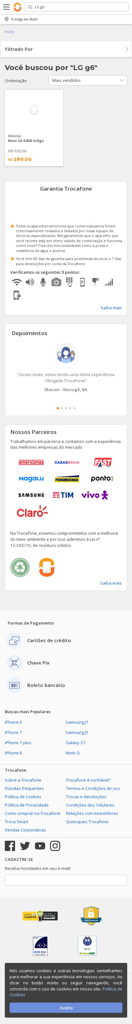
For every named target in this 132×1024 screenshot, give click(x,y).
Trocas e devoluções (86, 797)
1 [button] (58, 408)
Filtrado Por (19, 49)
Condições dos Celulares (90, 805)
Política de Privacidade (27, 805)
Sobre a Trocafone (23, 780)
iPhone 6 (13, 753)
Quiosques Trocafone (87, 821)
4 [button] (70, 408)
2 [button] (62, 408)
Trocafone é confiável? (88, 780)
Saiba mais (111, 308)
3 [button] (66, 408)
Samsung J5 (77, 732)
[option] (66, 368)
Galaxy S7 (76, 742)
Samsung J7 (77, 722)
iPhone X (13, 722)
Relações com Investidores (92, 813)
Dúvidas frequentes (24, 788)
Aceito (66, 1008)
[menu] (7, 7)
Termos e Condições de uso (93, 788)
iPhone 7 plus (18, 742)
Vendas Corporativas (25, 830)
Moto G (73, 753)
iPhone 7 (13, 732)
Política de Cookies (23, 797)
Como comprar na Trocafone (33, 813)
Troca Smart (16, 821)
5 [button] (74, 408)
